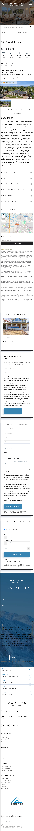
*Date (5, 445)
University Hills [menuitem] (5, 788)
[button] (31, 27)
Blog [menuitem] (2, 758)
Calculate (17, 554)
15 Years (14, 529)
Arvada (22, 305)
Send (13, 658)
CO (12, 305)
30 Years (8, 529)
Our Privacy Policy (7, 821)
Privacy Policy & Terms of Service (23, 647)
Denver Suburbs (7, 682)
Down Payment (8, 540)
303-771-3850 (9, 342)
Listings (7, 305)
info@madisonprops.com (17, 716)
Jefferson (16, 305)
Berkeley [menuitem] (3, 786)
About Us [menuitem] (3, 750)
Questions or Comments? (9, 612)
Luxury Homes (7, 694)
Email (2, 599)
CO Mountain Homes (9, 688)
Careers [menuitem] (3, 756)
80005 (26, 305)
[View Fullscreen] (3, 221)
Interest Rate (7, 545)
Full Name (4, 593)
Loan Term (6, 526)
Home (2, 305)
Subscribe (13, 411)
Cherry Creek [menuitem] (4, 778)
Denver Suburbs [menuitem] (5, 768)
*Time (5, 452)
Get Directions (17, 243)
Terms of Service (15, 512)
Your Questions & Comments (11, 458)
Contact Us (6, 345)
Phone (3, 605)
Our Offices (4, 740)
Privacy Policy (7, 512)
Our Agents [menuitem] (4, 752)
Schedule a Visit (23, 424)
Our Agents (13, 345)
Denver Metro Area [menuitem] (6, 766)
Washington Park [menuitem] (5, 782)
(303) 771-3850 (12, 711)
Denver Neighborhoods (10, 677)
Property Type (7, 671)
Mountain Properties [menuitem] (6, 770)
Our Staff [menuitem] (3, 754)
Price (5, 534)
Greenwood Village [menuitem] (6, 780)
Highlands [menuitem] (3, 784)
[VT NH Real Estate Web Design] (11, 826)
